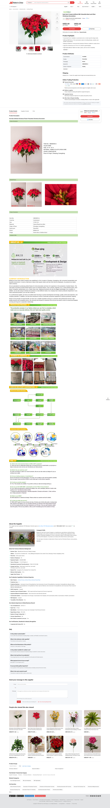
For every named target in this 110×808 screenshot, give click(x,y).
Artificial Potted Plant (35, 580)
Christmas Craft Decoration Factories (47, 786)
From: (15, 684)
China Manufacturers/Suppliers (44, 799)
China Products (35, 799)
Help (78, 6)
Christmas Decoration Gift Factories (64, 786)
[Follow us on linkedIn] (100, 795)
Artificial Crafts (22, 9)
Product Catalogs (27, 766)
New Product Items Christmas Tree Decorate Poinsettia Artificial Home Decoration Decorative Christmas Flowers (36, 730)
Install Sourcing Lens (41, 795)
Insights (81, 799)
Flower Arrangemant (59, 768)
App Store (12, 795)
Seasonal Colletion (35, 768)
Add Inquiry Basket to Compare (35, 53)
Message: (14, 691)
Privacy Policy (74, 803)
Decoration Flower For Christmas (29, 789)
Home (10, 9)
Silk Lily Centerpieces (27, 780)
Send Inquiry (72, 28)
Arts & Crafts (15, 9)
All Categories (13, 6)
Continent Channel (70, 799)
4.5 (86, 112)
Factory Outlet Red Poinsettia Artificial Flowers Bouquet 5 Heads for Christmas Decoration (54, 755)
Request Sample (83, 32)
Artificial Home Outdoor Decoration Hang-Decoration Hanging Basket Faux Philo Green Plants (17, 755)
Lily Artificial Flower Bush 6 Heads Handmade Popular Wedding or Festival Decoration (73, 730)
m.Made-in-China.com (58, 801)
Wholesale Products (55, 799)
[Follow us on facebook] (91, 795)
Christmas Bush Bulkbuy (57, 789)
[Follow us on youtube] (96, 795)
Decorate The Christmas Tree (79, 786)
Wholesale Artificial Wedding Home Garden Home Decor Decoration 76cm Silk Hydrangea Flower (17, 730)
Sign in (99, 3)
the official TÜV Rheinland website (46, 526)
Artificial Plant (28, 580)
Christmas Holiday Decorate (93, 786)
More (10, 792)
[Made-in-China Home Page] (16, 2)
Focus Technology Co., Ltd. (46, 803)
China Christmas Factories (15, 786)
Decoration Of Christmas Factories (30, 786)
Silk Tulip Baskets (37, 780)
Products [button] (30, 2)
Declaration (68, 803)
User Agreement (62, 803)
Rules (100, 6)
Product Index (76, 799)
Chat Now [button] (92, 28)
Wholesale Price (62, 799)
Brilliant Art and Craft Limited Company (73, 18)
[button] (68, 2)
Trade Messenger (29, 795)
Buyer (71, 6)
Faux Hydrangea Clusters (15, 780)
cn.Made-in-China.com (67, 801)
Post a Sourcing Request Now (44, 701)
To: (15, 687)
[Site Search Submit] (72, 2)
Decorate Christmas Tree (15, 789)
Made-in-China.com (49, 801)
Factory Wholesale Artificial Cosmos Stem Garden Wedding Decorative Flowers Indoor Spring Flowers (55, 730)
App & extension (85, 6)
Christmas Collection (13, 768)
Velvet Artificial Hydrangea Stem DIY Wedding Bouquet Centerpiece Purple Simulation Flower (72, 755)
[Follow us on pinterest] (98, 795)
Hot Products (29, 799)
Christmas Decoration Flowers (44, 789)
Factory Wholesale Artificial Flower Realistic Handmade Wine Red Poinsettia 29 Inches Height (36, 755)
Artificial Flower (30, 9)
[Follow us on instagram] (94, 795)
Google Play (20, 795)
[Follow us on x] (92, 795)
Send (19, 701)
